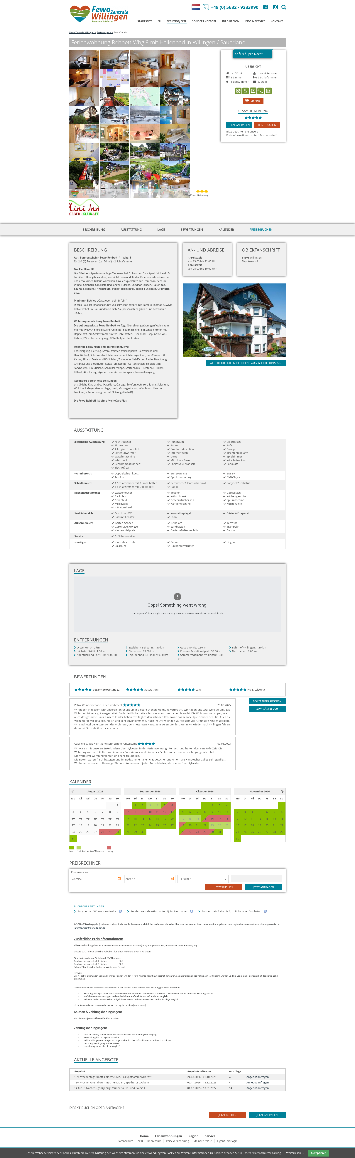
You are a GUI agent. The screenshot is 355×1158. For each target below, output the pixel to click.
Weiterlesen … (295, 1153)
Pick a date (119, 879)
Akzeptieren (318, 1153)
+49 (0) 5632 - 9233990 (234, 7)
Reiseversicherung (177, 1141)
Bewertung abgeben (267, 701)
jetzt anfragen (239, 125)
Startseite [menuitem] (144, 21)
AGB (140, 1141)
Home (144, 1136)
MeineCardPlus (203, 1141)
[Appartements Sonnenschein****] (238, 320)
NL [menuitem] (159, 21)
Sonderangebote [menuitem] (204, 21)
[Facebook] (265, 8)
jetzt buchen (267, 125)
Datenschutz (125, 1141)
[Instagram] (275, 8)
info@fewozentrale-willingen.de (89, 928)
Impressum (154, 1141)
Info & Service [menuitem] (255, 21)
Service (210, 1136)
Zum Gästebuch (267, 708)
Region (193, 1136)
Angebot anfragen (257, 1077)
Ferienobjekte (104, 32)
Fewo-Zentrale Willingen (81, 32)
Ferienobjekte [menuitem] (177, 21)
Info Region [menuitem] (230, 21)
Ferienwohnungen (168, 1136)
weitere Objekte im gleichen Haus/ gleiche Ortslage (246, 363)
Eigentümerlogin (227, 1141)
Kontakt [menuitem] (277, 21)
